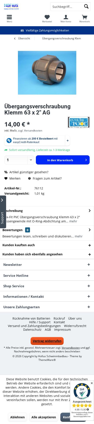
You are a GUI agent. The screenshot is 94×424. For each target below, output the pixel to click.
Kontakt (59, 322)
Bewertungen (12, 230)
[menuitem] (84, 18)
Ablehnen (17, 417)
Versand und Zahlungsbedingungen (34, 326)
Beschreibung (12, 211)
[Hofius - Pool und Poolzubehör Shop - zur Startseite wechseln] (23, 6)
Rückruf (59, 318)
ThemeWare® (47, 360)
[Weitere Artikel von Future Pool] (79, 122)
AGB (48, 329)
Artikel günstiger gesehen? (28, 172)
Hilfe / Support (39, 322)
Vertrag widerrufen (47, 341)
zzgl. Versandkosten (30, 130)
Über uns (75, 318)
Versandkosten (71, 348)
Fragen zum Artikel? (47, 178)
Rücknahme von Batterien (31, 318)
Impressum (62, 329)
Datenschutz (32, 329)
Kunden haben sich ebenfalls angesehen (32, 254)
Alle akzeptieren (43, 417)
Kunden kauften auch (18, 245)
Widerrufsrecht (75, 326)
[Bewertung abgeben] (35, 118)
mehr (72, 221)
